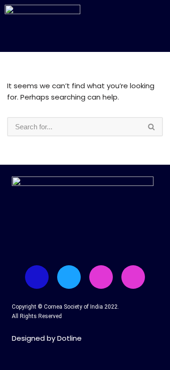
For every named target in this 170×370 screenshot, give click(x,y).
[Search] (152, 126)
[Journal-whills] (133, 277)
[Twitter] (69, 277)
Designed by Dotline (47, 338)
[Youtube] (101, 277)
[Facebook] (37, 277)
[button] (138, 22)
